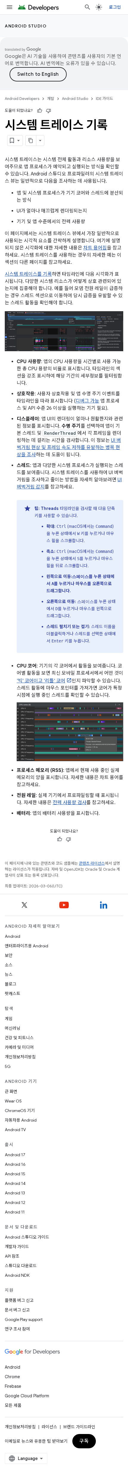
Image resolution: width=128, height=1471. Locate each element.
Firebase (13, 1386)
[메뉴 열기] (9, 7)
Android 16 (15, 1164)
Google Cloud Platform (27, 1395)
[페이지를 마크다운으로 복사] (31, 140)
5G (8, 1066)
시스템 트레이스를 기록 (28, 274)
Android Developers (22, 98)
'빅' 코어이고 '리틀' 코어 (41, 681)
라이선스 (49, 1426)
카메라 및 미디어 (19, 1047)
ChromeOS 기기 (20, 1110)
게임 (9, 1018)
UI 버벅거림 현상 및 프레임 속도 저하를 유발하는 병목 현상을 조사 (69, 447)
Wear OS (13, 1101)
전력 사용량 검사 (69, 803)
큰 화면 (11, 1091)
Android (12, 936)
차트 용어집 (95, 248)
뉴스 (9, 974)
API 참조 (12, 1256)
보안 (9, 955)
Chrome (12, 1376)
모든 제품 (13, 1405)
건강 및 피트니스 (19, 1037)
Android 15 (15, 1174)
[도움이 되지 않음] (48, 110)
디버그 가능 (87, 401)
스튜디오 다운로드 (21, 1265)
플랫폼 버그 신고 (19, 1300)
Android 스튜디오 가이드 (27, 1237)
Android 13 (15, 1193)
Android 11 (15, 1212)
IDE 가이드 (104, 98)
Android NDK (17, 1275)
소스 (9, 965)
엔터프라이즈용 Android (26, 946)
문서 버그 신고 (17, 1310)
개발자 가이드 (17, 1246)
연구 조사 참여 (17, 1329)
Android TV (15, 1129)
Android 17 (15, 1154)
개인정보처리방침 (20, 1057)
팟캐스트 (12, 993)
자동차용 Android (21, 1120)
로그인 (115, 7)
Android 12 (15, 1202)
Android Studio (25, 26)
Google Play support (24, 1319)
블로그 (10, 984)
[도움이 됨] (39, 110)
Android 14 (15, 1183)
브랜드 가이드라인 (79, 1426)
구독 (84, 1441)
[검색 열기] (87, 7)
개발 (50, 98)
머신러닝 (12, 1028)
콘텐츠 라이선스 (92, 863)
